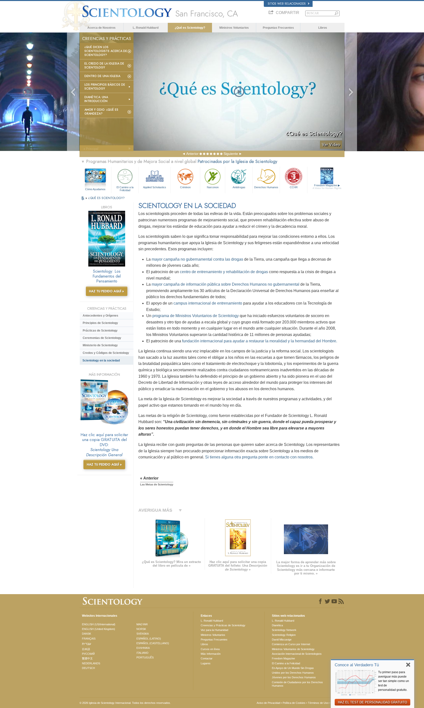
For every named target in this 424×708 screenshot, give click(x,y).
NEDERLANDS (91, 663)
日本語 (86, 649)
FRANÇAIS (88, 638)
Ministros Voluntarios (234, 27)
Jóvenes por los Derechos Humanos (294, 677)
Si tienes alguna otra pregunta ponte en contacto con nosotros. (259, 457)
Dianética (277, 625)
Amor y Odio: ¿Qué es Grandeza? (101, 111)
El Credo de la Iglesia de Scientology (104, 65)
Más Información (211, 653)
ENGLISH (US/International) (98, 624)
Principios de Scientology (100, 323)
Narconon (213, 187)
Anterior (192, 154)
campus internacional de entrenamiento (207, 303)
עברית (86, 644)
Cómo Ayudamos (95, 189)
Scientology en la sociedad (101, 360)
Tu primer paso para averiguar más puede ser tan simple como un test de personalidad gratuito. (393, 681)
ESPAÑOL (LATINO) (148, 638)
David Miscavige (282, 639)
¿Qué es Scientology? (190, 27)
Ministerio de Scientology (100, 345)
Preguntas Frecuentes (278, 27)
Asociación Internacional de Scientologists (297, 653)
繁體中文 (87, 658)
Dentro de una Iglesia (102, 76)
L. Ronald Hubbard (146, 27)
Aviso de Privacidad (268, 702)
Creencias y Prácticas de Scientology (223, 625)
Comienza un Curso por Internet (291, 644)
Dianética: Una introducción (96, 99)
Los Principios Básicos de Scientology (104, 86)
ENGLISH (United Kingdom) (98, 629)
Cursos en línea (210, 649)
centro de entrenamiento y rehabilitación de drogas (224, 272)
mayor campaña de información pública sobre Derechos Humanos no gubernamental (225, 284)
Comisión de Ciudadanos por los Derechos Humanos (297, 684)
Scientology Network (284, 629)
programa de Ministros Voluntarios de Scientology (195, 316)
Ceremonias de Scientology (102, 338)
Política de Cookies (294, 702)
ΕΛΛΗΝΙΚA (143, 647)
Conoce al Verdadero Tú (357, 665)
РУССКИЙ (88, 653)
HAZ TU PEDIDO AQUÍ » (106, 291)
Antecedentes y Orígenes (100, 315)
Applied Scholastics (154, 187)
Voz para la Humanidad (214, 629)
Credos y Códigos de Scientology (106, 353)
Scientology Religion (284, 634)
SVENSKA (142, 633)
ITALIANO (142, 652)
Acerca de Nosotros (101, 27)
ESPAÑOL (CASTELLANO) (152, 643)
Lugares (206, 663)
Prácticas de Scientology (100, 330)
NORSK (141, 629)
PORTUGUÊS (145, 657)
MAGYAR (142, 624)
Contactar (206, 658)
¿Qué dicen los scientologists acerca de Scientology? (105, 51)
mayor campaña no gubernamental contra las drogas (197, 259)
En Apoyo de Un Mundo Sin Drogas (293, 668)
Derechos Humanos (266, 187)
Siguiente (231, 154)
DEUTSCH (88, 668)
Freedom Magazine (327, 186)
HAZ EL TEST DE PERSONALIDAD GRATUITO (372, 702)
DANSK (86, 633)
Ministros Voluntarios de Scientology (293, 649)
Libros (322, 27)
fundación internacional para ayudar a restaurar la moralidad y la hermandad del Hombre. (259, 341)
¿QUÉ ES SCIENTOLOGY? (106, 198)
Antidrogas (239, 187)
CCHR (294, 187)
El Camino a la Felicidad (125, 188)
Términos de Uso (318, 702)
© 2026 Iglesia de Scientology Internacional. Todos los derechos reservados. (125, 702)
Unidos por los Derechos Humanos (293, 672)
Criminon (185, 187)
